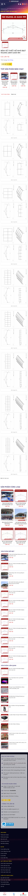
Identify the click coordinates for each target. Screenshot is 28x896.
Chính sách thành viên (6, 872)
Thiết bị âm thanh (5, 834)
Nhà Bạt (19, 8)
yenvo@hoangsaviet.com (13, 809)
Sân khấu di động (5, 843)
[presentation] (3, 80)
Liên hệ (2, 886)
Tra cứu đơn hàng (5, 882)
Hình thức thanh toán (5, 870)
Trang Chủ (3, 8)
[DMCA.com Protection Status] (14, 800)
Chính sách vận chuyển (6, 867)
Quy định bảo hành (5, 877)
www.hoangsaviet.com (13, 812)
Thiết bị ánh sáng (4, 837)
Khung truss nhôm (5, 841)
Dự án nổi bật (4, 853)
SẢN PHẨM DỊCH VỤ (11, 8)
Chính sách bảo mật (5, 865)
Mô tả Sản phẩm (5, 94)
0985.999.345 (10, 806)
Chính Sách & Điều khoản (6, 863)
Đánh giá (13, 94)
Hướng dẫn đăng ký (5, 884)
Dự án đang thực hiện (5, 851)
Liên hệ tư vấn (6, 64)
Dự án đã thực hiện (5, 849)
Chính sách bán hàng (5, 880)
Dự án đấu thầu (4, 857)
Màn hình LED (4, 839)
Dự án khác (3, 855)
